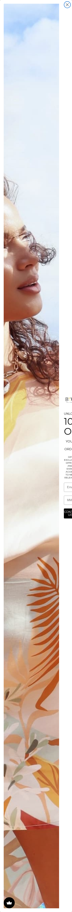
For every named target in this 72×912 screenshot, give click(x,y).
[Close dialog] (67, 4)
